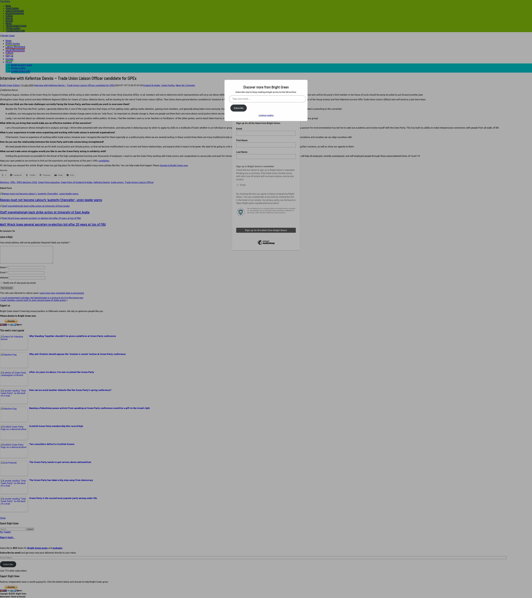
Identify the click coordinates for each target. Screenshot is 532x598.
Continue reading (266, 115)
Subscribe (238, 108)
